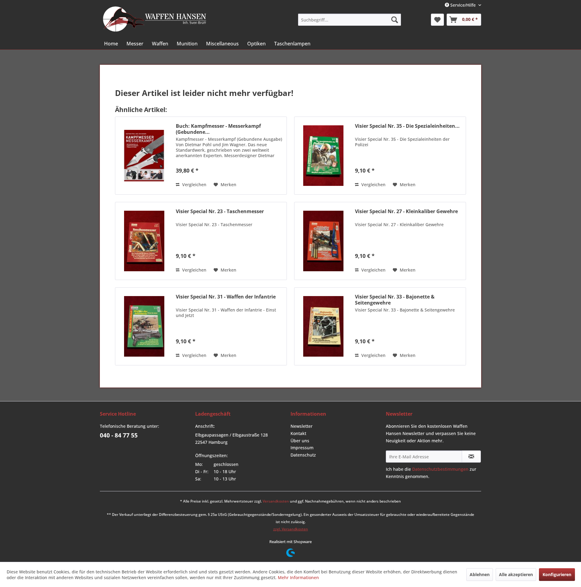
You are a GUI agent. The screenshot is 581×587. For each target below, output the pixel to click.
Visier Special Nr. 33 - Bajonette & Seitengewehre (395, 300)
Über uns (299, 441)
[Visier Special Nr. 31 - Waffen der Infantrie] (144, 326)
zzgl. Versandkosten (290, 529)
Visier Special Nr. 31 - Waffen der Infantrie (226, 297)
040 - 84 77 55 (119, 435)
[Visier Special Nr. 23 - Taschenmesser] (144, 241)
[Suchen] (394, 20)
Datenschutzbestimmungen (440, 469)
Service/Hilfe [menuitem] (463, 5)
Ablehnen (480, 574)
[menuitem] (349, 20)
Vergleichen (193, 184)
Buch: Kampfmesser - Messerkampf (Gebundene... (218, 129)
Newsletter (301, 426)
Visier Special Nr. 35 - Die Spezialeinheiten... (407, 126)
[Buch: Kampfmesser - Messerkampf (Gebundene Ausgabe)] (144, 155)
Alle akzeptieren (516, 574)
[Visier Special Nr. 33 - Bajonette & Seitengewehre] (323, 326)
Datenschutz (303, 455)
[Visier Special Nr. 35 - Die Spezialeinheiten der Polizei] (323, 155)
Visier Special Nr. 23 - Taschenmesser (220, 211)
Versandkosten (276, 501)
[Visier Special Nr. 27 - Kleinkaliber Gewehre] (323, 241)
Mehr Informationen (298, 577)
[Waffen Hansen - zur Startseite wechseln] (154, 19)
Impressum (301, 447)
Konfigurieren (557, 574)
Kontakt (298, 433)
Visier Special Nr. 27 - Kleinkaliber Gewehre (406, 211)
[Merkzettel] (437, 20)
